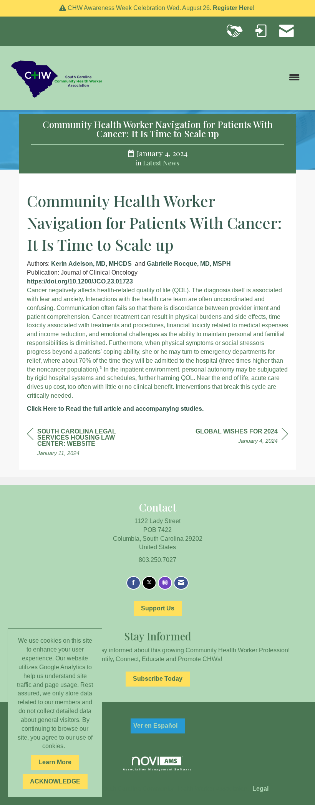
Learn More (54, 762)
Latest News (161, 162)
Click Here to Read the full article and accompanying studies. (116, 408)
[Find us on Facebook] (133, 583)
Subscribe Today (157, 678)
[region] (242, 437)
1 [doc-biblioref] (100, 367)
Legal (260, 788)
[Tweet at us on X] (149, 583)
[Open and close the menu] (206, 78)
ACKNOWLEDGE (55, 781)
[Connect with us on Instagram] (165, 583)
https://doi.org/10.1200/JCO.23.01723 (80, 281)
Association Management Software (157, 769)
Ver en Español (155, 725)
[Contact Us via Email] (181, 583)
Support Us (157, 608)
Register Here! (234, 8)
